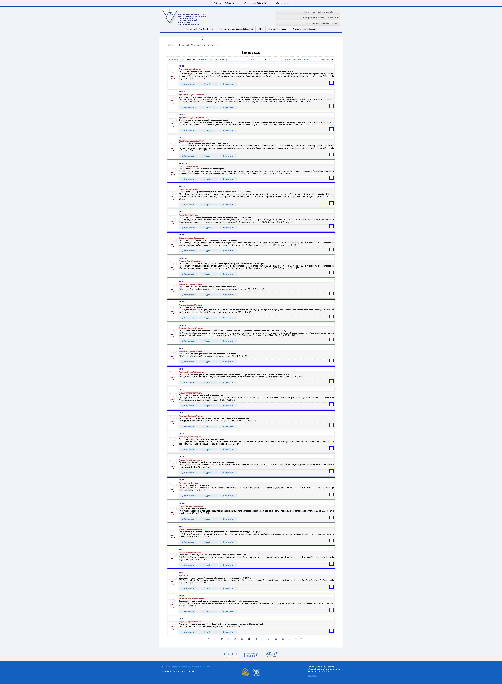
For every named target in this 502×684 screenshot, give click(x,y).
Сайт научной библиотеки (224, 3)
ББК (210, 59)
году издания (202, 59)
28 (228, 638)
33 (262, 638)
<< (201, 638)
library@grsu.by (312, 676)
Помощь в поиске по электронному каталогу (322, 23)
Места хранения (228, 84)
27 (222, 638)
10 (260, 59)
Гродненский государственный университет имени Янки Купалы (190, 667)
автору (182, 59)
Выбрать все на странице (301, 59)
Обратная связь (282, 3)
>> (301, 638)
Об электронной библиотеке (255, 3)
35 (276, 638)
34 (269, 638)
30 (242, 638)
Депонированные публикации (304, 29)
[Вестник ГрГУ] (230, 655)
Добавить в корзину (188, 84)
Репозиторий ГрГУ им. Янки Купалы (199, 29)
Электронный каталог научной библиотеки (236, 29)
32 (256, 638)
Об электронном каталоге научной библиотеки (320, 12)
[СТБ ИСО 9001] (258, 675)
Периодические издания (277, 29)
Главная (173, 45)
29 (235, 638)
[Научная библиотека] (272, 655)
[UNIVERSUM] (251, 655)
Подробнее (208, 84)
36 (283, 638)
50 (269, 59)
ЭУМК (260, 29)
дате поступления (221, 59)
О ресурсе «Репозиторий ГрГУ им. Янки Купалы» (320, 17)
